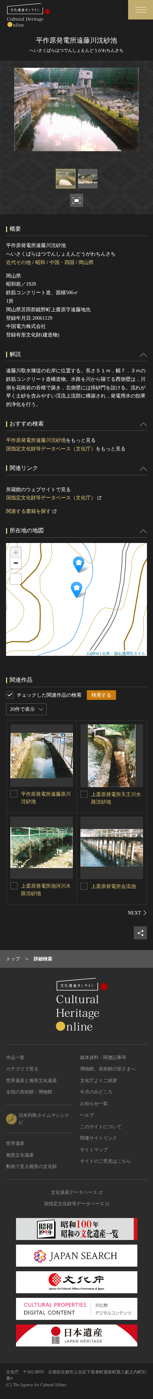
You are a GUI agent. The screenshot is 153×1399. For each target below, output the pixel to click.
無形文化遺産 (20, 1155)
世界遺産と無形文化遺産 (31, 1080)
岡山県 (86, 262)
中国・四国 (61, 262)
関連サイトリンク (98, 1138)
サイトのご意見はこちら (105, 1161)
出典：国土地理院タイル (123, 653)
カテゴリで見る (22, 1068)
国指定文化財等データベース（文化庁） (51, 448)
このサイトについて (101, 1126)
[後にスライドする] (137, 912)
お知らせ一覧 (94, 1103)
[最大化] (15, 579)
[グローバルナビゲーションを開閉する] (140, 10)
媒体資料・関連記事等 (103, 1057)
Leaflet (93, 653)
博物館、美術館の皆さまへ (108, 1068)
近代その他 (18, 262)
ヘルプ (87, 1115)
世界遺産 (15, 1143)
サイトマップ (94, 1149)
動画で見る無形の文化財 (31, 1166)
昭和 (40, 262)
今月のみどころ (96, 1091)
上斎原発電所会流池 (113, 886)
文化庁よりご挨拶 (98, 1080)
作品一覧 (15, 1057)
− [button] (16, 563)
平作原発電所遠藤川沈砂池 (36, 440)
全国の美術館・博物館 (29, 1091)
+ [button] (16, 552)
